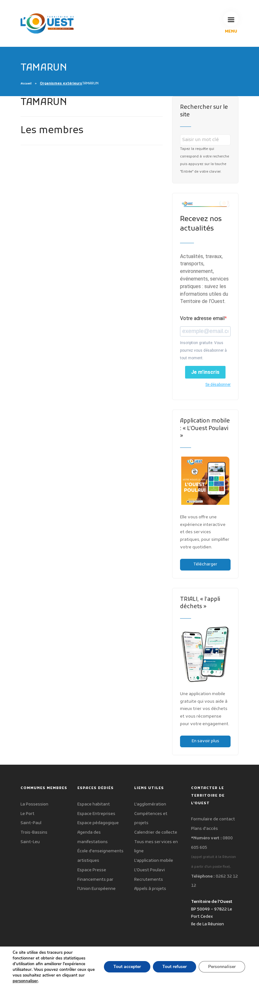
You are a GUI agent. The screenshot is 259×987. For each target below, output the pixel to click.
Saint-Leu (30, 842)
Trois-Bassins (34, 832)
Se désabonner (218, 384)
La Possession (34, 804)
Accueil (26, 84)
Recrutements (148, 879)
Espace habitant (93, 804)
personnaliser (25, 981)
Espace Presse (91, 870)
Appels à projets (150, 888)
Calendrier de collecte (155, 832)
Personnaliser (222, 967)
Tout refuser (174, 967)
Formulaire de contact (213, 819)
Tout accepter (127, 967)
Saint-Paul (31, 823)
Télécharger (205, 564)
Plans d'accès (204, 828)
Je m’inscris (205, 372)
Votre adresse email (202, 318)
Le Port (27, 814)
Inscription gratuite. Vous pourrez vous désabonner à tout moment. (203, 350)
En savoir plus (205, 741)
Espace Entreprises (96, 814)
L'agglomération (150, 804)
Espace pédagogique (98, 823)
